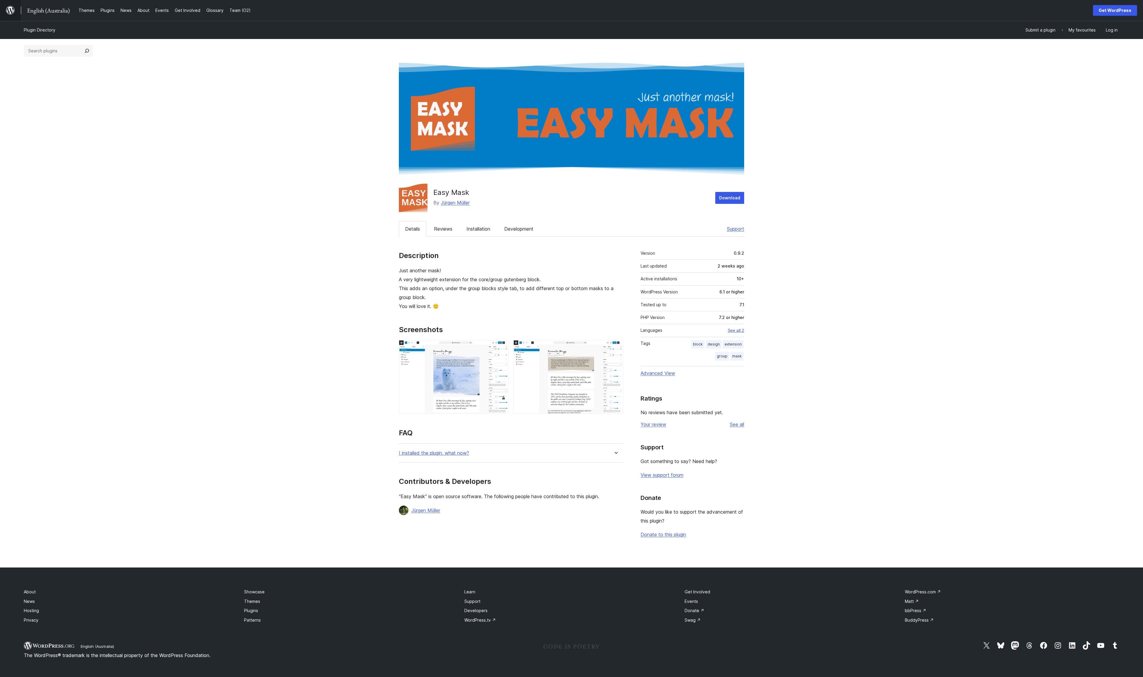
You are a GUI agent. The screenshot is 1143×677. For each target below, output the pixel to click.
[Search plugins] (87, 51)
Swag (693, 620)
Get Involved (697, 591)
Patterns (252, 620)
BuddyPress (919, 620)
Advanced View (658, 373)
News (29, 601)
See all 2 (736, 330)
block (698, 344)
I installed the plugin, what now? (434, 453)
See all (737, 424)
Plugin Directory (39, 29)
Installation (478, 229)
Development (518, 229)
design (714, 344)
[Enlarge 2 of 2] (615, 348)
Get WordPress (1115, 10)
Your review (653, 424)
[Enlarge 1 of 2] (501, 348)
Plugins (251, 610)
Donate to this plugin (663, 534)
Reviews (443, 229)
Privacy (31, 620)
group (722, 356)
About (30, 591)
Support (735, 229)
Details (412, 229)
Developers (476, 610)
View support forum (662, 475)
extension (733, 344)
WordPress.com (923, 591)
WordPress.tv (480, 620)
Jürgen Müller (455, 203)
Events (691, 601)
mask (737, 356)
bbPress (915, 610)
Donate (694, 610)
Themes (252, 601)
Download (729, 197)
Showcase (254, 591)
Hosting (31, 610)
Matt (912, 601)
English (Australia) (97, 646)
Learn (469, 591)
